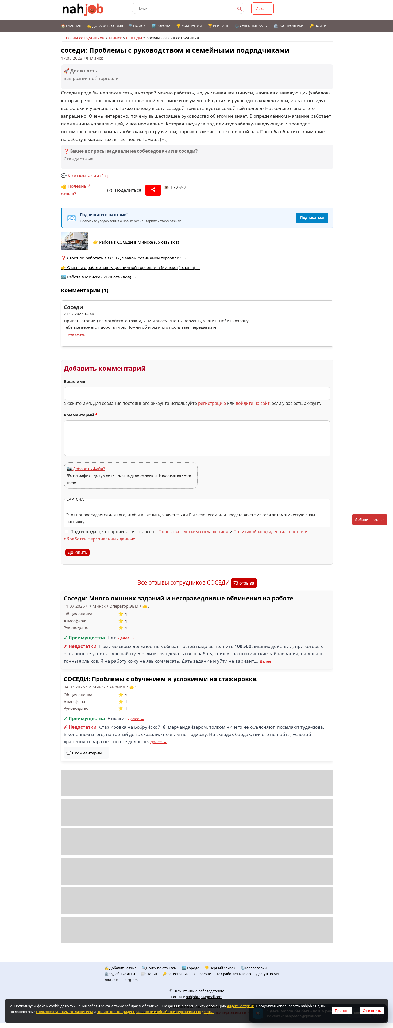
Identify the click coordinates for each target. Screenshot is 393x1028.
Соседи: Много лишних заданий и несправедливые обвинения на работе (178, 598)
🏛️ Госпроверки (288, 25)
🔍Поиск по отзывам (159, 967)
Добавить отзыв (369, 519)
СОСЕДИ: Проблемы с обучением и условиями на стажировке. (161, 679)
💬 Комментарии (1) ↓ (85, 175)
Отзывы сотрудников (83, 37)
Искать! (262, 8)
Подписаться (312, 217)
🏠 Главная (71, 25)
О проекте (202, 973)
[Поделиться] (153, 190)
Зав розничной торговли (91, 78)
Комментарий (80, 414)
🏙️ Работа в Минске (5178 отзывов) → (98, 276)
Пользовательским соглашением (194, 532)
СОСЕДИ (134, 37)
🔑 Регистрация (175, 973)
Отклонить (372, 1010)
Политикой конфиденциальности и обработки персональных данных (155, 1011)
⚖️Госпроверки (254, 967)
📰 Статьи (148, 973)
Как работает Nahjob (233, 973)
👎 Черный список (220, 967)
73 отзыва (243, 583)
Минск (115, 37)
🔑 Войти (318, 25)
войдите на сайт (252, 403)
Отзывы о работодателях (203, 990)
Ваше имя (74, 381)
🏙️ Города (160, 25)
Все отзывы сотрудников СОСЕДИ (183, 582)
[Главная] (83, 10)
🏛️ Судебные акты (119, 973)
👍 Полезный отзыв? (75, 190)
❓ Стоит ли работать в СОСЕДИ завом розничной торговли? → (123, 257)
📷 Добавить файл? (86, 468)
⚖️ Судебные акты (251, 25)
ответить (77, 334)
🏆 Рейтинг (218, 25)
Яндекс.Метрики (240, 1005)
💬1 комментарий (84, 752)
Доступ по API (267, 973)
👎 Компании (189, 25)
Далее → (126, 637)
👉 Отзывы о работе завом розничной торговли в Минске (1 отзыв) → (130, 267)
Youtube (111, 979)
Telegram (130, 979)
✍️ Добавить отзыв (105, 25)
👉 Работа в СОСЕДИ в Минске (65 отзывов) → (138, 242)
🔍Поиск (137, 25)
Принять (342, 1010)
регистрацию (212, 403)
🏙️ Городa (190, 967)
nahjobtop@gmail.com (204, 996)
